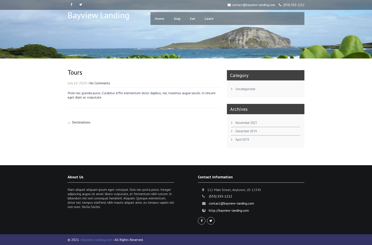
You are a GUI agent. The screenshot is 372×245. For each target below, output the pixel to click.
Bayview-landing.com (97, 239)
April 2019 (242, 139)
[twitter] (81, 5)
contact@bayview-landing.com (253, 5)
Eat (192, 18)
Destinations (79, 122)
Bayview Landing (98, 15)
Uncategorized (245, 89)
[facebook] (71, 5)
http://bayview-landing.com (229, 210)
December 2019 (246, 131)
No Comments (99, 83)
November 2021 (246, 123)
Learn (209, 18)
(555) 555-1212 (293, 5)
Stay (177, 18)
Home (159, 18)
